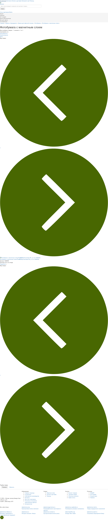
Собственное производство (32, 496)
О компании (3, 1)
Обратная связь (51, 493)
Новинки (92, 497)
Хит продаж (93, 494)
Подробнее (3, 264)
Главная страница (29, 493)
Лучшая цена (93, 496)
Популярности (3, 33)
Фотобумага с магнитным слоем (50, 23)
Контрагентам (28, 504)
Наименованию (4, 35)
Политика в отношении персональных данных (31, 501)
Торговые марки (72, 494)
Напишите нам (25, 1)
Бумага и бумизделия (11, 23)
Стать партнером (4, 12)
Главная (2, 23)
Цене (1, 36)
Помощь (32, 1)
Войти (10, 12)
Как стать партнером (30, 499)
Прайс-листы (71, 497)
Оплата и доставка (16, 1)
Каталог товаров (72, 493)
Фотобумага (38, 23)
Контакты (9, 1)
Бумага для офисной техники (25, 23)
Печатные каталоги (73, 496)
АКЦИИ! (92, 493)
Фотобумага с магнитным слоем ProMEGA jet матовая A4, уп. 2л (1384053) (19, 259)
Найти (2, 9)
